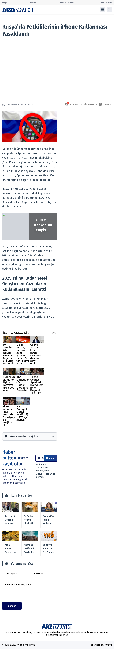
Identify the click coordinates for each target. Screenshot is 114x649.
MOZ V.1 (108, 645)
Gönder (12, 606)
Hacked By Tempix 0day (43, 228)
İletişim (33, 3)
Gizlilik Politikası (104, 3)
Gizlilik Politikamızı (45, 473)
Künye (4, 3)
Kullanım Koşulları (66, 3)
